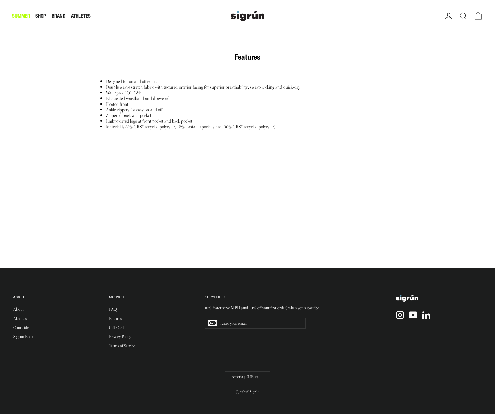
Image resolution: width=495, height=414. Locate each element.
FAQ (113, 309)
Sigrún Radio (23, 336)
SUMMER (21, 16)
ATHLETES (81, 16)
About (18, 309)
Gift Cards (117, 327)
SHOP (40, 16)
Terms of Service (122, 346)
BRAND (59, 16)
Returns (115, 318)
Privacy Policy (120, 336)
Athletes (20, 318)
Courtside (21, 327)
